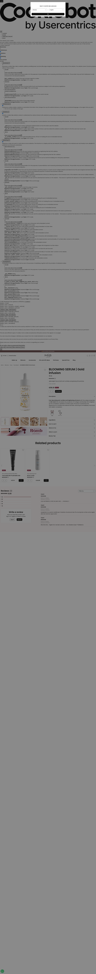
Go (48, 14)
